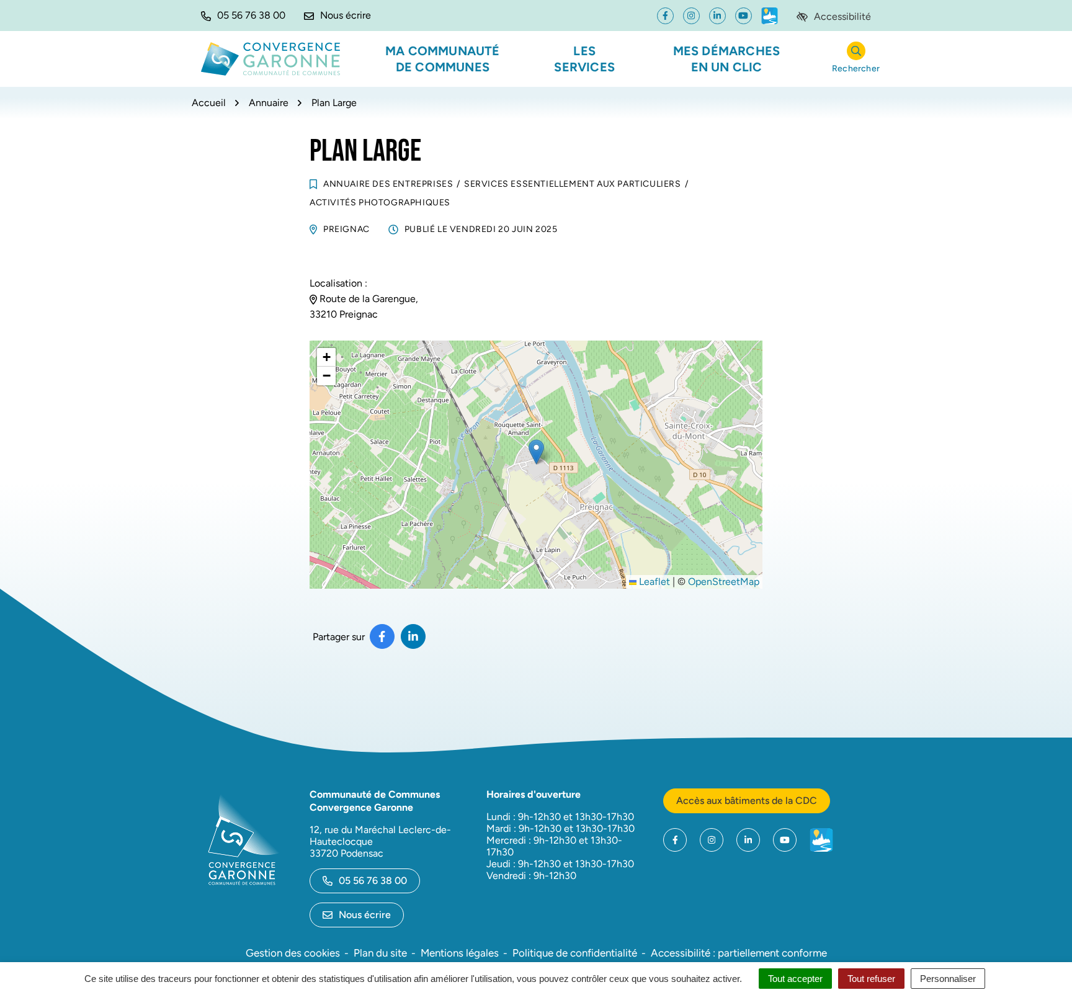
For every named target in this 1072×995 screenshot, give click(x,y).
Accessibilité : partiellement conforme (739, 953)
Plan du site (380, 953)
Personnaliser (948, 978)
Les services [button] (584, 58)
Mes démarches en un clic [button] (726, 58)
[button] (243, 15)
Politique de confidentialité (574, 953)
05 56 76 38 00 (373, 880)
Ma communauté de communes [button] (442, 58)
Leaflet (653, 581)
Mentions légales (460, 953)
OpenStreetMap (723, 581)
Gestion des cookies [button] (293, 953)
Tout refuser (871, 978)
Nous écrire (365, 915)
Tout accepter (795, 978)
